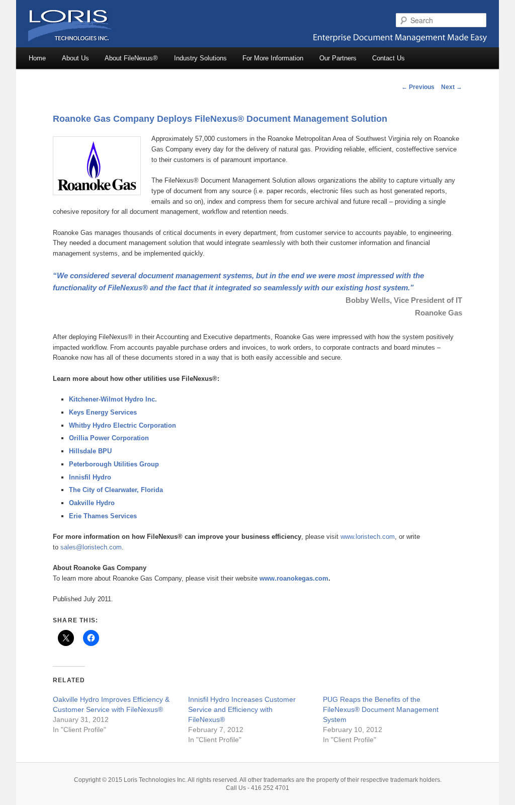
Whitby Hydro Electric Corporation (122, 425)
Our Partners (338, 58)
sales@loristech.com (91, 547)
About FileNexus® (131, 58)
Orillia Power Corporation (109, 438)
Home (37, 58)
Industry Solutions (200, 58)
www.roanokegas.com (294, 578)
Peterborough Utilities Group (114, 464)
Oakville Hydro (92, 503)
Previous (418, 87)
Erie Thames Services (103, 516)
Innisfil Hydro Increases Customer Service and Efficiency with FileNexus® (242, 709)
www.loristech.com (367, 536)
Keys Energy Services (103, 412)
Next (451, 87)
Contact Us (388, 58)
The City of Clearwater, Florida (116, 490)
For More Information (272, 58)
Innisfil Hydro (90, 477)
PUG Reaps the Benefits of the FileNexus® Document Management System (381, 709)
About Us (75, 58)
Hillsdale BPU (90, 451)
